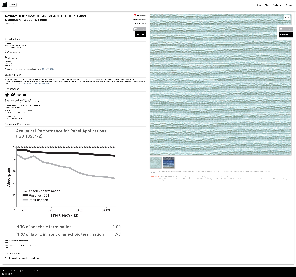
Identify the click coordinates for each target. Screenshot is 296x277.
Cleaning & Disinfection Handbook (36, 83)
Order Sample (141, 29)
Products (277, 5)
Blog (267, 5)
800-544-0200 (48, 69)
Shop (259, 5)
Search (289, 5)
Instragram (6, 274)
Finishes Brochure (140, 23)
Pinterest (9, 274)
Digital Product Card (139, 19)
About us (5, 271)
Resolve (12, 4)
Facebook (3, 274)
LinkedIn (11, 274)
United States (37, 271)
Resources (26, 271)
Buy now (141, 34)
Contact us (15, 271)
